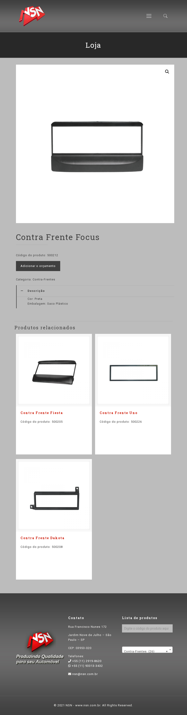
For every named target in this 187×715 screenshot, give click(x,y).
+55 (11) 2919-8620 (86, 661)
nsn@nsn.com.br (85, 674)
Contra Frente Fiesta (42, 413)
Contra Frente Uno (119, 413)
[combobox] (147, 649)
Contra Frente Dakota (43, 538)
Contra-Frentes (44, 279)
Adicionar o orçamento (38, 266)
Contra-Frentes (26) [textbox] (146, 651)
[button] (167, 72)
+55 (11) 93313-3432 (87, 666)
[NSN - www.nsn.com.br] (32, 16)
